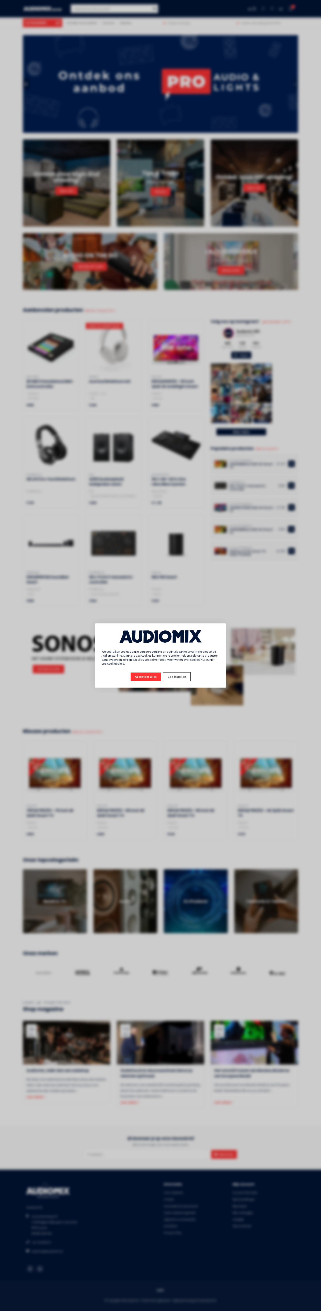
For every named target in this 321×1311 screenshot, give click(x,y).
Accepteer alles (146, 677)
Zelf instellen (177, 677)
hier (212, 660)
